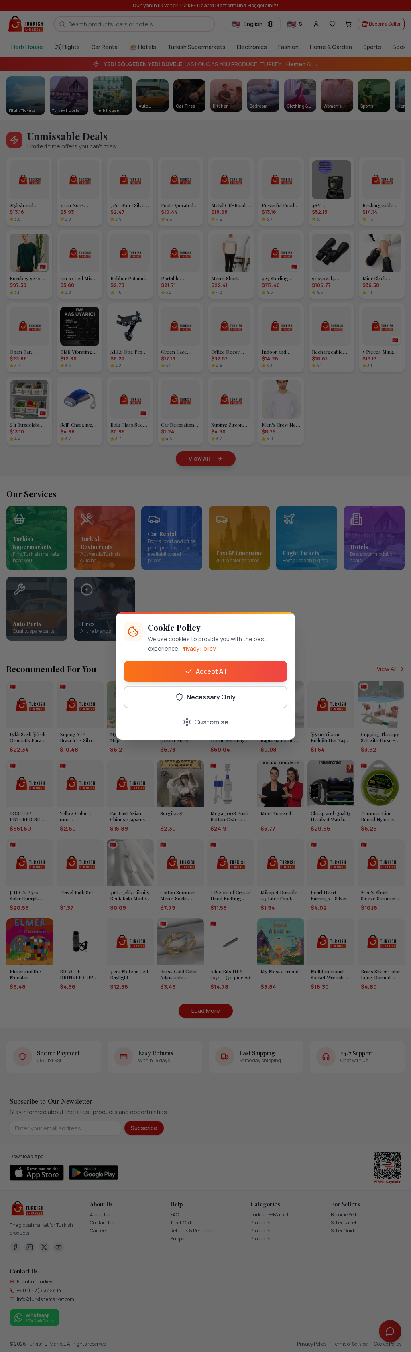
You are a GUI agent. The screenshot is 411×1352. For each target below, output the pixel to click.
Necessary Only (211, 697)
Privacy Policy (198, 648)
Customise (211, 722)
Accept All (211, 671)
